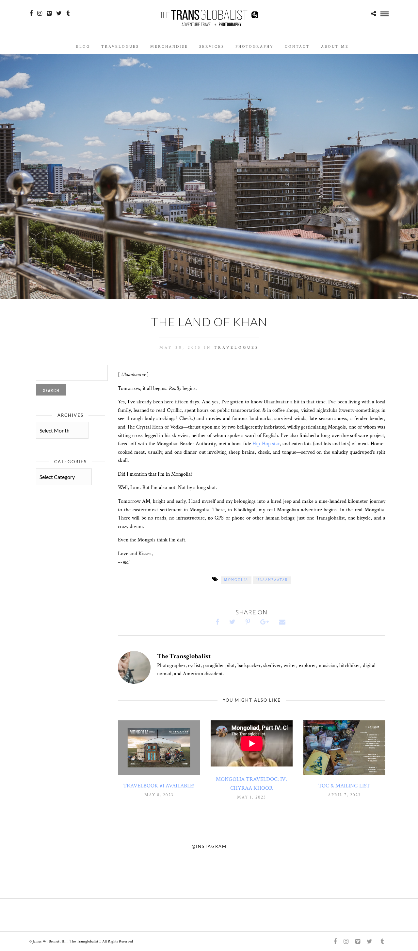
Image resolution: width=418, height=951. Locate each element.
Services (211, 46)
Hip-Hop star (266, 443)
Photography (254, 46)
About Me (335, 46)
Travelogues (120, 46)
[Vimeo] (49, 13)
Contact (297, 46)
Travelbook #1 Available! (159, 785)
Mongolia (236, 580)
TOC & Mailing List (344, 785)
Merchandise (169, 46)
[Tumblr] (68, 13)
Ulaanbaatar (272, 580)
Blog (83, 46)
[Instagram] (39, 13)
